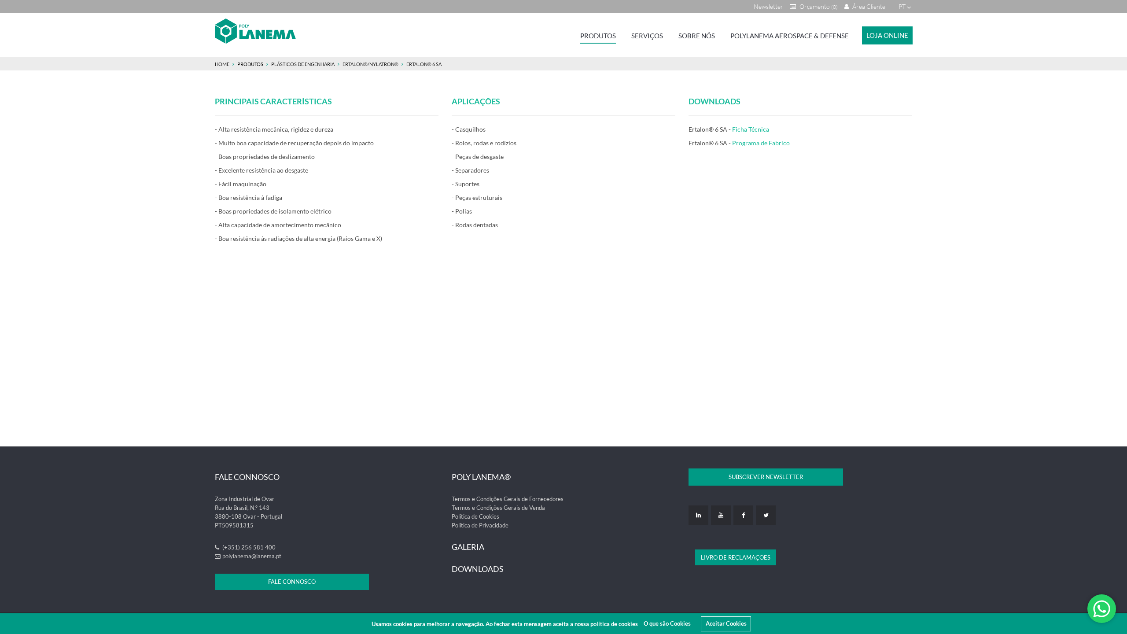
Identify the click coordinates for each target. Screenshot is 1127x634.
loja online (887, 35)
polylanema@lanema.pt (251, 556)
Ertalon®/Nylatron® (370, 64)
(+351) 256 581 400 (248, 547)
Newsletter (768, 6)
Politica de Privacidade (480, 525)
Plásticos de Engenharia (303, 64)
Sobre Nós (696, 36)
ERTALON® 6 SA (424, 64)
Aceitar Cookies (726, 623)
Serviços (647, 36)
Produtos (598, 36)
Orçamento (818, 6)
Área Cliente (868, 6)
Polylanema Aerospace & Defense (789, 36)
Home (222, 64)
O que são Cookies (667, 623)
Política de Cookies (475, 516)
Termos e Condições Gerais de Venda (498, 507)
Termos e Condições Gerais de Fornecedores (508, 498)
